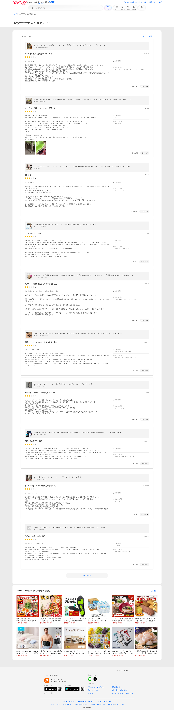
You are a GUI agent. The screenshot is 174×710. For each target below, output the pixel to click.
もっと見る (152, 591)
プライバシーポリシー (56, 704)
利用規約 (78, 704)
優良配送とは (116, 687)
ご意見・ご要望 (120, 704)
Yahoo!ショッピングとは (96, 687)
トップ (14, 14)
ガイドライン (85, 704)
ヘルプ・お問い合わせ (109, 704)
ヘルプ (159, 2)
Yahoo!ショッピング (69, 701)
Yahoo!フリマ (107, 701)
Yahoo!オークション (94, 701)
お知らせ (90, 693)
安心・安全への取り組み (119, 690)
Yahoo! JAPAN (129, 2)
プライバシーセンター (69, 704)
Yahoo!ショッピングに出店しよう (145, 2)
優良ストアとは (93, 690)
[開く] (30, 148)
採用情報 (99, 704)
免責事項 (93, 704)
